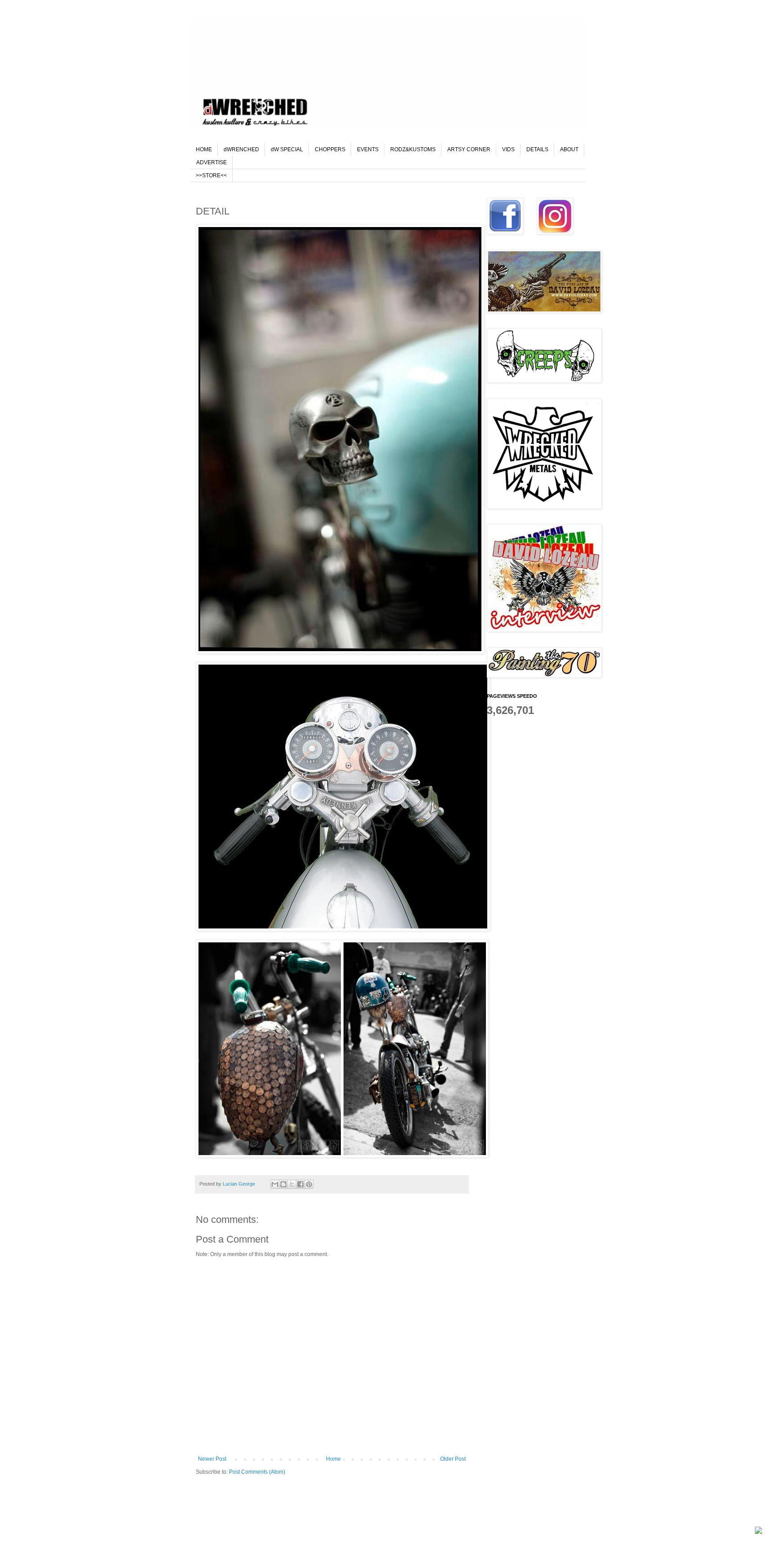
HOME (204, 149)
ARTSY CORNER (468, 149)
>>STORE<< (211, 175)
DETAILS (537, 149)
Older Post (453, 1459)
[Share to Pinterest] (308, 1184)
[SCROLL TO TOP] (758, 1531)
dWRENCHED (241, 149)
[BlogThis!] (283, 1184)
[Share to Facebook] (300, 1184)
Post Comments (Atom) (257, 1472)
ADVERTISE (211, 162)
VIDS (508, 149)
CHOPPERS (330, 149)
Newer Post (212, 1459)
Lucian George (239, 1183)
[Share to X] (291, 1184)
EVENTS (368, 149)
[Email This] (274, 1184)
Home (333, 1459)
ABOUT (569, 149)
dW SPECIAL (287, 149)
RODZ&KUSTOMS (413, 149)
